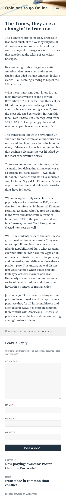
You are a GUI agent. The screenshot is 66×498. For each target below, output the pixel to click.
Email (9, 418)
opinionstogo (33, 331)
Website (10, 432)
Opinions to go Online (26, 7)
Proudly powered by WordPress (21, 493)
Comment (12, 361)
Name (9, 404)
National (49, 331)
